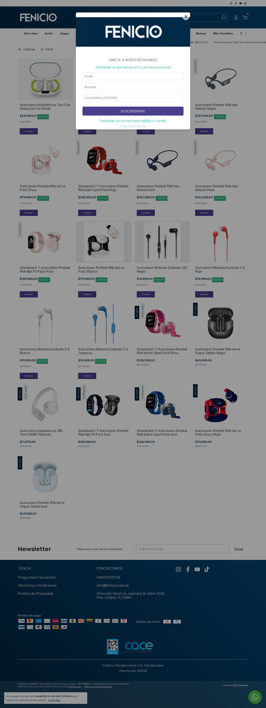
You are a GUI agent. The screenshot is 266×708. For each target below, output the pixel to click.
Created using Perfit (133, 126)
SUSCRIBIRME (133, 111)
